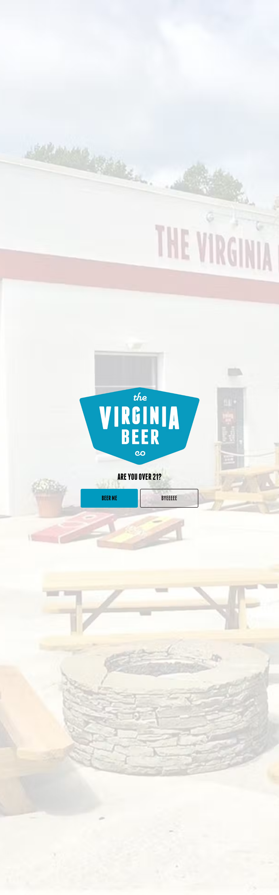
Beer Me (109, 498)
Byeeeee (169, 498)
